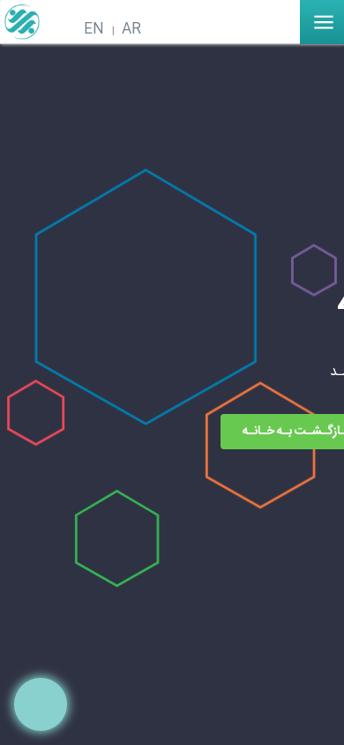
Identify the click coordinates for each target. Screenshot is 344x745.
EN (94, 29)
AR (131, 29)
